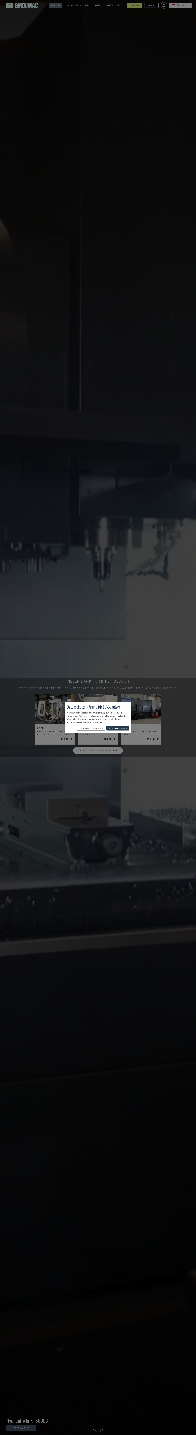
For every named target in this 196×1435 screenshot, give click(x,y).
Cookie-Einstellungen (91, 728)
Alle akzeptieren (118, 728)
